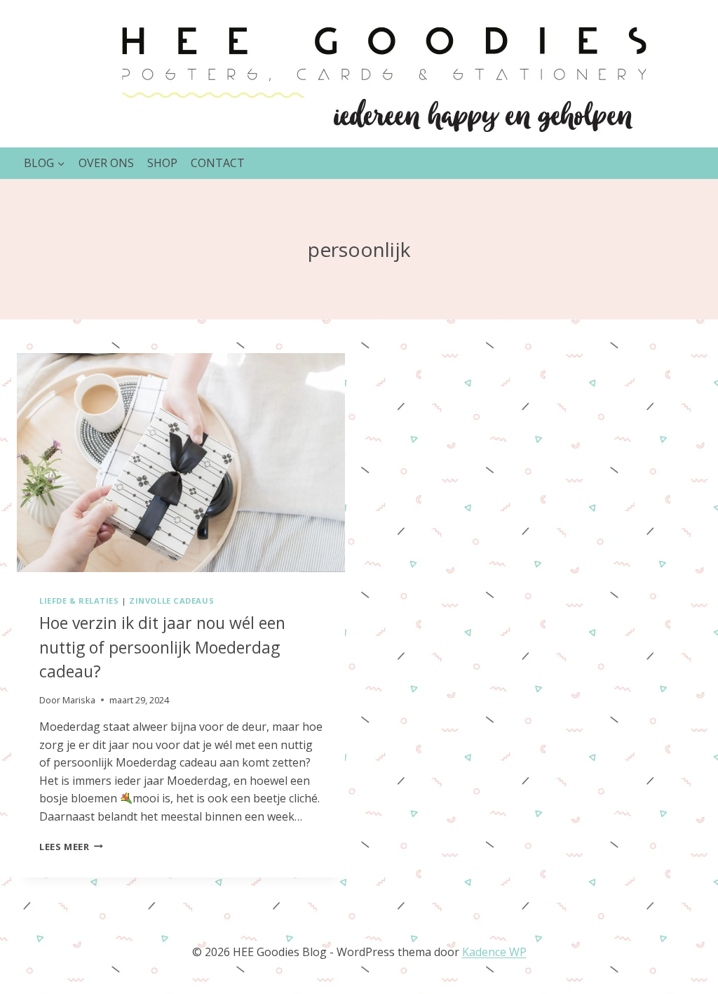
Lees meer (71, 846)
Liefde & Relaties (79, 600)
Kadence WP (494, 952)
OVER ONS (106, 163)
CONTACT (218, 163)
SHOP (162, 163)
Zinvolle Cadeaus (171, 600)
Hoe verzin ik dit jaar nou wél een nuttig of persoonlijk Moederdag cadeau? (162, 646)
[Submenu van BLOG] (44, 163)
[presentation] (181, 462)
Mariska (78, 700)
